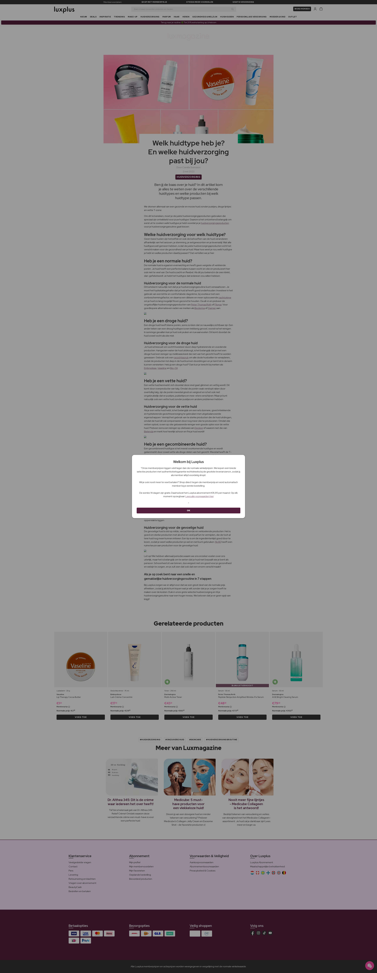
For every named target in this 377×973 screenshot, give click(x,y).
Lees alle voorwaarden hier (199, 496)
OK (188, 510)
